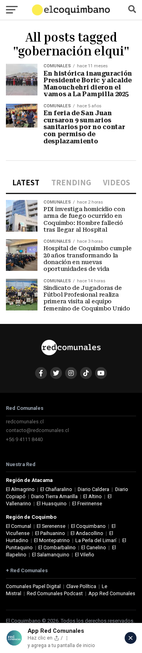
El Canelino (93, 547)
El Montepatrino (52, 540)
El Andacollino (87, 533)
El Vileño (84, 555)
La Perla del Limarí (95, 540)
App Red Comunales (111, 593)
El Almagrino (20, 489)
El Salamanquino (50, 555)
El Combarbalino (57, 547)
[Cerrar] (130, 638)
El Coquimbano (88, 526)
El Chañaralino (56, 489)
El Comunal (18, 526)
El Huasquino (52, 503)
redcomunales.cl (25, 422)
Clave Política (81, 586)
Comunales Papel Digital (33, 586)
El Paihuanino (50, 533)
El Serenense (51, 526)
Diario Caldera (93, 489)
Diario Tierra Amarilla (54, 496)
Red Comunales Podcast (55, 593)
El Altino (92, 496)
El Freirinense (87, 503)
